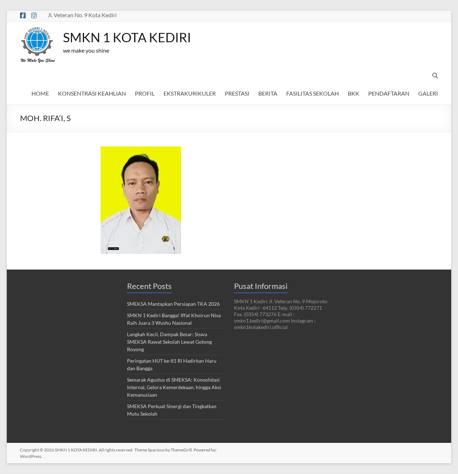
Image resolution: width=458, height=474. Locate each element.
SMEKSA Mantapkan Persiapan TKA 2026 (173, 304)
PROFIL (145, 93)
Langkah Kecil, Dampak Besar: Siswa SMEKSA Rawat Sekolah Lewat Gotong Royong (169, 341)
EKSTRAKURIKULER (190, 93)
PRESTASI (237, 93)
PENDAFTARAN (388, 93)
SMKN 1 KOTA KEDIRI (127, 37)
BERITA (267, 93)
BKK (353, 93)
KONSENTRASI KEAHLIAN (92, 93)
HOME (40, 93)
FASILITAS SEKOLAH (312, 93)
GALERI (428, 93)
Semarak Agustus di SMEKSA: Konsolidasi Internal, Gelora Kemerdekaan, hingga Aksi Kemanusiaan (174, 387)
